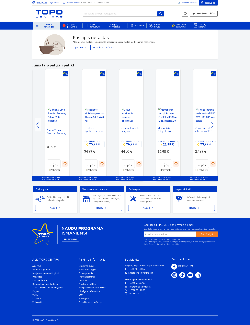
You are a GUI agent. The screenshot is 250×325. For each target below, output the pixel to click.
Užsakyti (209, 234)
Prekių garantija (86, 273)
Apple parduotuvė (95, 25)
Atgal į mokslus (116, 25)
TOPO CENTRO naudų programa (47, 287)
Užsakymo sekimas (188, 2)
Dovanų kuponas (202, 25)
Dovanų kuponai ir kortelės (45, 284)
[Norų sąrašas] (185, 14)
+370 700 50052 (136, 269)
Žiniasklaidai (38, 302)
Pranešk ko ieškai (102, 47)
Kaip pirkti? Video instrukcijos (92, 287)
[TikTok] (183, 275)
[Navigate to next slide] (212, 124)
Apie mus (36, 266)
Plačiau (53, 207)
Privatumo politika (172, 244)
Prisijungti (210, 2)
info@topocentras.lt (139, 286)
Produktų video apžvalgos (91, 302)
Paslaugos (139, 25)
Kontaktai (36, 298)
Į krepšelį (53, 164)
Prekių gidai (84, 298)
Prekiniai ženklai (39, 280)
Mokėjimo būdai (86, 266)
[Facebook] (174, 267)
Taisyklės (83, 280)
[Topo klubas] (67, 235)
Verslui (56, 2)
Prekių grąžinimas (87, 277)
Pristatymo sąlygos (88, 269)
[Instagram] (175, 275)
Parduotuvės (41, 2)
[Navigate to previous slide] (38, 124)
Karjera (35, 291)
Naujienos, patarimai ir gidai (45, 273)
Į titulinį (79, 47)
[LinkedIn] (199, 275)
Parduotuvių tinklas (41, 269)
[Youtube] (191, 275)
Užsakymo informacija (89, 291)
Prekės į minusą (157, 25)
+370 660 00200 (136, 282)
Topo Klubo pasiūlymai (181, 25)
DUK (81, 295)
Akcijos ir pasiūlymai (72, 25)
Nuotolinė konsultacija (140, 272)
